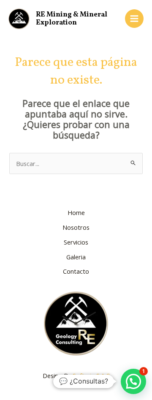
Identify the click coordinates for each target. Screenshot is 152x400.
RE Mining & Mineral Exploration (71, 19)
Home (76, 212)
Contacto (76, 271)
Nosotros (76, 227)
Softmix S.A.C (91, 375)
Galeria (76, 257)
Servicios (76, 242)
